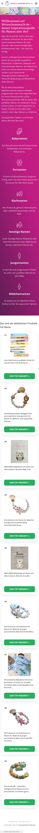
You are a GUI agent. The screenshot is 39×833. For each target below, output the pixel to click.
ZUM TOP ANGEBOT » (20, 376)
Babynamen (19, 151)
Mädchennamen (9, 90)
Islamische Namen (21, 244)
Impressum (13, 822)
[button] (2, 3)
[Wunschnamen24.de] (19, 3)
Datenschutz (24, 822)
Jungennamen (8, 93)
